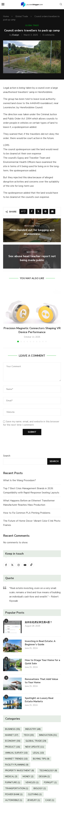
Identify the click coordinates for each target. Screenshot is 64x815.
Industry (33, 729)
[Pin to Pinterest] (45, 211)
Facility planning (16, 764)
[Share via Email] (52, 211)
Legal (38, 752)
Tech (29, 735)
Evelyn (15, 34)
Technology (48, 770)
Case (49, 800)
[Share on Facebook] (31, 211)
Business (12, 729)
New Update (34, 746)
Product (12, 746)
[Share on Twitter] (38, 211)
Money (28, 776)
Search (6, 455)
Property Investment (19, 770)
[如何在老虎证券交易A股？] (12, 627)
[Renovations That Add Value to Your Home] (12, 684)
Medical (11, 776)
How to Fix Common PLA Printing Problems (26, 512)
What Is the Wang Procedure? (19, 480)
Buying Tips (41, 758)
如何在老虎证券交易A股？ (38, 622)
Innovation (48, 735)
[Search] (60, 4)
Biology (40, 788)
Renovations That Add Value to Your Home (41, 681)
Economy (12, 740)
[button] (5, 313)
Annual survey (16, 752)
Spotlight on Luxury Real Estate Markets (39, 700)
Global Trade (21, 16)
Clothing (35, 794)
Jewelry (33, 800)
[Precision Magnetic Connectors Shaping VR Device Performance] (32, 304)
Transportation (16, 788)
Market (11, 735)
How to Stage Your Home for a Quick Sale (42, 662)
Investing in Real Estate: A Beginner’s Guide (40, 643)
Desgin (44, 776)
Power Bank (14, 794)
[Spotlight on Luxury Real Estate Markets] (12, 703)
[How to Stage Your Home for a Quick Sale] (12, 665)
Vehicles (32, 782)
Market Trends (16, 758)
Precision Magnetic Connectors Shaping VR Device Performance (32, 330)
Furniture (12, 782)
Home (6, 16)
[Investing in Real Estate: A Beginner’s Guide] (12, 646)
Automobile (13, 800)
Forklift (50, 782)
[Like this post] (24, 211)
